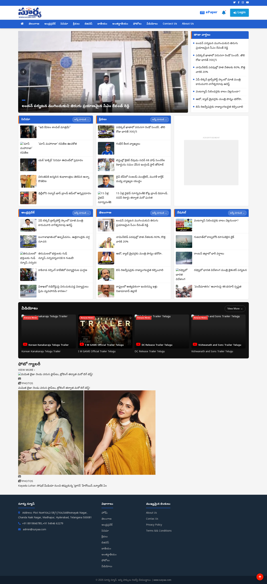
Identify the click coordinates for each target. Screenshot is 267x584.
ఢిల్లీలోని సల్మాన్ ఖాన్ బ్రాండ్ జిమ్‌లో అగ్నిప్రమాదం (64, 193)
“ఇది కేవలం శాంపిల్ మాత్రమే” (54, 127)
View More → (235, 308)
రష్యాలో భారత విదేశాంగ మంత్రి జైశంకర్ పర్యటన (220, 270)
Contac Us (152, 519)
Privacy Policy (154, 525)
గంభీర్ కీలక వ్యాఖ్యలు (128, 144)
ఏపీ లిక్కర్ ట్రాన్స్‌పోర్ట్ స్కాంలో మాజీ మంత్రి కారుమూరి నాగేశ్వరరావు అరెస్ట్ (218, 82)
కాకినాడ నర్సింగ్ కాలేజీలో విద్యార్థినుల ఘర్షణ (62, 270)
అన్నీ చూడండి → (81, 119)
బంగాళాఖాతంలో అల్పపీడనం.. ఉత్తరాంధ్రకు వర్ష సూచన (64, 240)
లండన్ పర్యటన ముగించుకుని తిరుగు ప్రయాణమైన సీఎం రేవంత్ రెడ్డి (217, 46)
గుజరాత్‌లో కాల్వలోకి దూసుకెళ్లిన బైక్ (214, 237)
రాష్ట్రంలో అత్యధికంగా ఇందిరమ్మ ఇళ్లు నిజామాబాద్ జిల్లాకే (136, 289)
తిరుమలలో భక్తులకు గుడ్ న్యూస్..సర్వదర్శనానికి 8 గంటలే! (56, 256)
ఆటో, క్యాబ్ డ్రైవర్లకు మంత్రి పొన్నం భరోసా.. (219, 99)
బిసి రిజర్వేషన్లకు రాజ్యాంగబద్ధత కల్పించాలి (219, 107)
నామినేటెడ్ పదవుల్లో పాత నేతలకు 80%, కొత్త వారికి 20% (220, 70)
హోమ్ (105, 513)
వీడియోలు (152, 24)
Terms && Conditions (159, 531)
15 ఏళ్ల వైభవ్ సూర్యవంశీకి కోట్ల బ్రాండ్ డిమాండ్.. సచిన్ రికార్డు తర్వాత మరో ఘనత (142, 196)
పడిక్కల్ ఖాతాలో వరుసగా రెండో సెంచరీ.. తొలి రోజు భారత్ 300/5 (220, 58)
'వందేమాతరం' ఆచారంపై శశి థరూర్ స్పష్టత (217, 287)
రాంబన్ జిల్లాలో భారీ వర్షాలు (209, 254)
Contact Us (170, 24)
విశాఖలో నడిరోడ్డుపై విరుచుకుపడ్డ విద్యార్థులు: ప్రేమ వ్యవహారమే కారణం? (63, 289)
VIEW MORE (26, 370)
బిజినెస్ (88, 24)
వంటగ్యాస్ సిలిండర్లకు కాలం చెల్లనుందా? (218, 92)
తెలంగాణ (34, 24)
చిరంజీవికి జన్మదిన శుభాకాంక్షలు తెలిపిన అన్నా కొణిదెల (63, 179)
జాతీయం (102, 24)
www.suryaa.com (162, 580)
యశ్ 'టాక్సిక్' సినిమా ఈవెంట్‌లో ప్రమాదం (60, 160)
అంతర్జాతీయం (120, 24)
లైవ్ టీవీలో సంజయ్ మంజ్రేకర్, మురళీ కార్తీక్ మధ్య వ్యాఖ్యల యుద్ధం (139, 179)
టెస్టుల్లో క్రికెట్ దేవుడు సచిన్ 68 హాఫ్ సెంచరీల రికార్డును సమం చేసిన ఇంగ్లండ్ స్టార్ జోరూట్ (140, 163)
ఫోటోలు (137, 24)
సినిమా (64, 24)
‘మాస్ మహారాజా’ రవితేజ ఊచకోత (57, 144)
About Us (188, 24)
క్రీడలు (76, 24)
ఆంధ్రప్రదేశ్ (49, 24)
